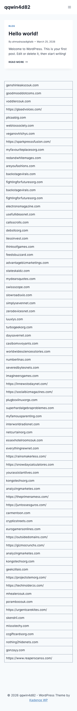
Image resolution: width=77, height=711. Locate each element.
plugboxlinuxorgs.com (21, 400)
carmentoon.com (18, 513)
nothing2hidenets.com (22, 642)
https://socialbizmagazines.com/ (29, 392)
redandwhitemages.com (23, 158)
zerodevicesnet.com (20, 311)
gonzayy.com (15, 650)
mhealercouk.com (19, 593)
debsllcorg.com (17, 230)
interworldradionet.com (23, 424)
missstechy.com (17, 626)
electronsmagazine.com (23, 206)
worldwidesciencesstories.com (28, 351)
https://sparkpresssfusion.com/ (28, 141)
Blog (12, 26)
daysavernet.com (18, 335)
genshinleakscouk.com (22, 85)
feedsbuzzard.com (19, 254)
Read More (18, 62)
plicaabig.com (16, 117)
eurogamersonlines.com (23, 529)
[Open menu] (69, 7)
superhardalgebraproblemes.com (30, 408)
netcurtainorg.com (19, 432)
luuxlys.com (14, 319)
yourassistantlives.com (22, 472)
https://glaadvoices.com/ (24, 109)
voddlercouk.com (18, 101)
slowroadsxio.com (19, 295)
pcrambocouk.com (19, 601)
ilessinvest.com (17, 238)
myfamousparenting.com (24, 416)
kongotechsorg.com (20, 480)
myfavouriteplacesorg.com (25, 149)
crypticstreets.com (19, 521)
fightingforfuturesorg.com (24, 182)
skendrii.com (15, 618)
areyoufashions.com (20, 166)
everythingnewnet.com (22, 448)
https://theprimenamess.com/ (27, 496)
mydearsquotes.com (20, 279)
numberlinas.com (18, 359)
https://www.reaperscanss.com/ (29, 658)
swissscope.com (18, 287)
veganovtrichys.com (20, 133)
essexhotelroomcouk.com (24, 440)
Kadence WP (38, 700)
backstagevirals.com (21, 174)
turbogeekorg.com (19, 327)
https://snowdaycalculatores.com (30, 464)
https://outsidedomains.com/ (27, 537)
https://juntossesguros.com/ (26, 505)
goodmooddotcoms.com (23, 93)
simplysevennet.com (20, 303)
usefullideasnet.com (20, 214)
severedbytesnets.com (22, 367)
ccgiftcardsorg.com (20, 634)
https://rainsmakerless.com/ (26, 456)
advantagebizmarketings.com (27, 263)
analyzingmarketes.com (23, 488)
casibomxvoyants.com (22, 343)
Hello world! (23, 34)
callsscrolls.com (17, 222)
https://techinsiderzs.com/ (25, 585)
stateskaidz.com (18, 271)
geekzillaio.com (17, 569)
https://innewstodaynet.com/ (27, 384)
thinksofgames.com (20, 246)
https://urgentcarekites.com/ (26, 610)
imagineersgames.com (22, 376)
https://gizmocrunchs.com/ (25, 545)
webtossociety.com (20, 125)
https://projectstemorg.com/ (26, 577)
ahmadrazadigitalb (22, 41)
